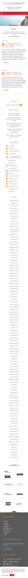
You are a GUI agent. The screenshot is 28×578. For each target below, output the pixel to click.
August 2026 (13, 200)
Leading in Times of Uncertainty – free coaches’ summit (11, 45)
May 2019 (13, 358)
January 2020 (13, 340)
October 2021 (13, 288)
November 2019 (13, 345)
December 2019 (13, 343)
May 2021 (13, 299)
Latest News (6, 530)
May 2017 (13, 421)
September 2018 (13, 379)
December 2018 (13, 371)
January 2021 (13, 309)
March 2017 (13, 426)
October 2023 (13, 252)
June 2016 (13, 449)
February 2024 (13, 244)
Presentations (12, 176)
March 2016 (13, 457)
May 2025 (13, 221)
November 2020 (13, 314)
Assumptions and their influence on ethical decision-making (14, 119)
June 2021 (13, 296)
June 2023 (13, 255)
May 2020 (13, 330)
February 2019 (13, 366)
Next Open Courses (8, 528)
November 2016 (13, 436)
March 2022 (13, 281)
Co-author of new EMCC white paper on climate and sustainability (14, 131)
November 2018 (13, 374)
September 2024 (13, 234)
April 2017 (13, 423)
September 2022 (13, 275)
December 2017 (13, 403)
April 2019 (13, 361)
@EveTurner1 (9, 563)
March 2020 (13, 335)
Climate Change (13, 151)
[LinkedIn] (24, 13)
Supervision (12, 183)
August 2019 (13, 353)
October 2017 (13, 408)
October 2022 (13, 273)
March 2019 (13, 364)
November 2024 (13, 229)
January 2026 (13, 211)
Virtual (10, 191)
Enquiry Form (6, 532)
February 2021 (13, 307)
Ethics (10, 163)
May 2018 (13, 390)
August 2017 (13, 413)
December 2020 (13, 312)
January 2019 (13, 369)
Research (11, 181)
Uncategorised (12, 189)
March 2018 (13, 395)
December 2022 (13, 268)
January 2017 (13, 431)
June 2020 (13, 327)
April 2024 (13, 239)
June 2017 (13, 418)
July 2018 (13, 384)
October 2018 (13, 377)
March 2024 (13, 242)
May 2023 (13, 257)
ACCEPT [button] (11, 575)
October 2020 (13, 317)
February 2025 (13, 224)
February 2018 (13, 397)
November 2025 (13, 213)
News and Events (13, 170)
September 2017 (13, 410)
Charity (11, 148)
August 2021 (13, 291)
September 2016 (13, 441)
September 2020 (13, 320)
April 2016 (13, 454)
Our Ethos (5, 521)
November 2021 (13, 286)
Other (10, 173)
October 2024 (13, 231)
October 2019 (13, 348)
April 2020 (13, 333)
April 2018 (13, 392)
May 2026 (13, 208)
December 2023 (13, 247)
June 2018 (13, 387)
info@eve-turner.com (15, 8)
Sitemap (5, 534)
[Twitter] (22, 13)
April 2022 (13, 278)
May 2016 (13, 452)
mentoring (11, 168)
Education (11, 160)
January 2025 (13, 226)
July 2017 (13, 416)
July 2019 (13, 356)
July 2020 (13, 325)
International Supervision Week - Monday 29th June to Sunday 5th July (14, 125)
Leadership (12, 165)
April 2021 (13, 301)
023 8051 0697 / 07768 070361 (15, 7)
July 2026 (13, 203)
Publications (12, 178)
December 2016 (13, 434)
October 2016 (13, 439)
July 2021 (13, 294)
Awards (11, 145)
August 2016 (13, 444)
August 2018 (13, 382)
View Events (8, 548)
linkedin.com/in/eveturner (12, 566)
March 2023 (13, 262)
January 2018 (13, 400)
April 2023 (13, 260)
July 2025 (13, 218)
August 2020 (13, 322)
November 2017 (13, 405)
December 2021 (13, 283)
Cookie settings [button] (5, 575)
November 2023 (13, 250)
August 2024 (13, 237)
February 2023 (13, 265)
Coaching (11, 153)
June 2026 (13, 205)
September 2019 (13, 351)
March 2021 (13, 304)
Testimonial (12, 186)
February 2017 (13, 428)
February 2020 (13, 338)
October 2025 (13, 216)
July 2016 (13, 447)
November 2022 (13, 270)
